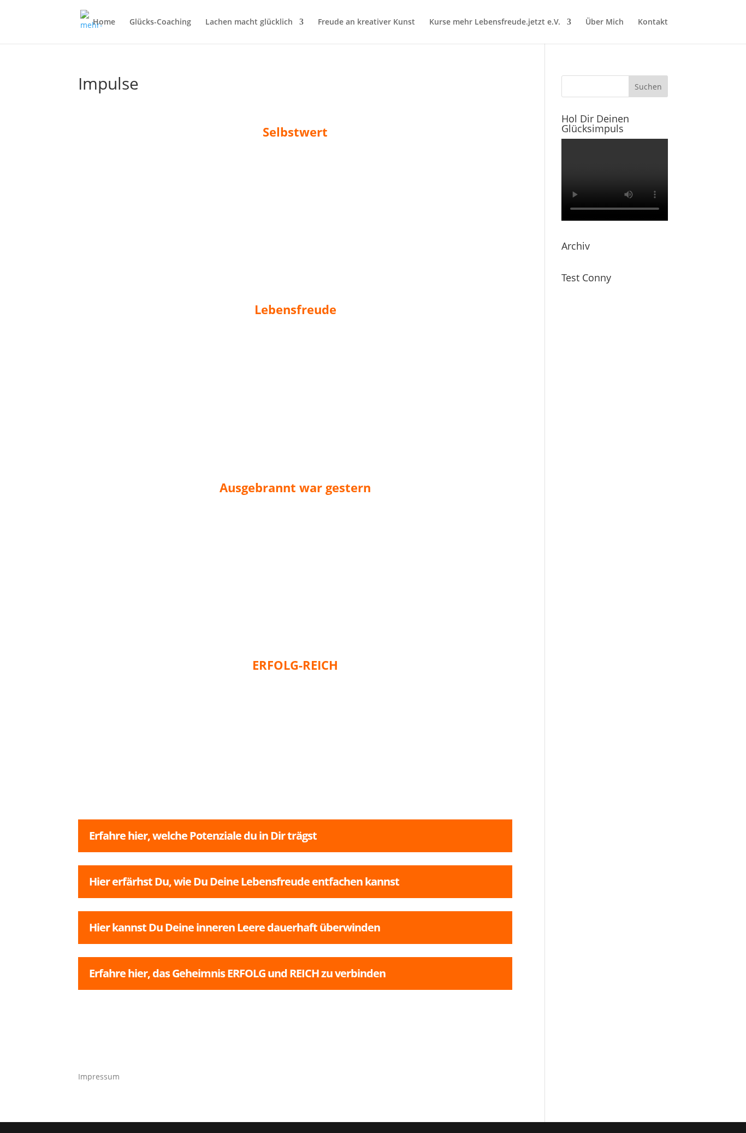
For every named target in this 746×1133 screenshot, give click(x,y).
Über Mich (604, 22)
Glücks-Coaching (160, 22)
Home (104, 22)
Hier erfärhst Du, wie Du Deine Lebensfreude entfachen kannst (244, 881)
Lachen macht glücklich (249, 22)
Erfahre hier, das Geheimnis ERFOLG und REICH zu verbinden (237, 973)
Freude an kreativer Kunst (366, 22)
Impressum (99, 1076)
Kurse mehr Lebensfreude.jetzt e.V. (494, 22)
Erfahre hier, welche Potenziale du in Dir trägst (203, 835)
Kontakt (653, 22)
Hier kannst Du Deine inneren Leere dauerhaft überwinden (234, 927)
